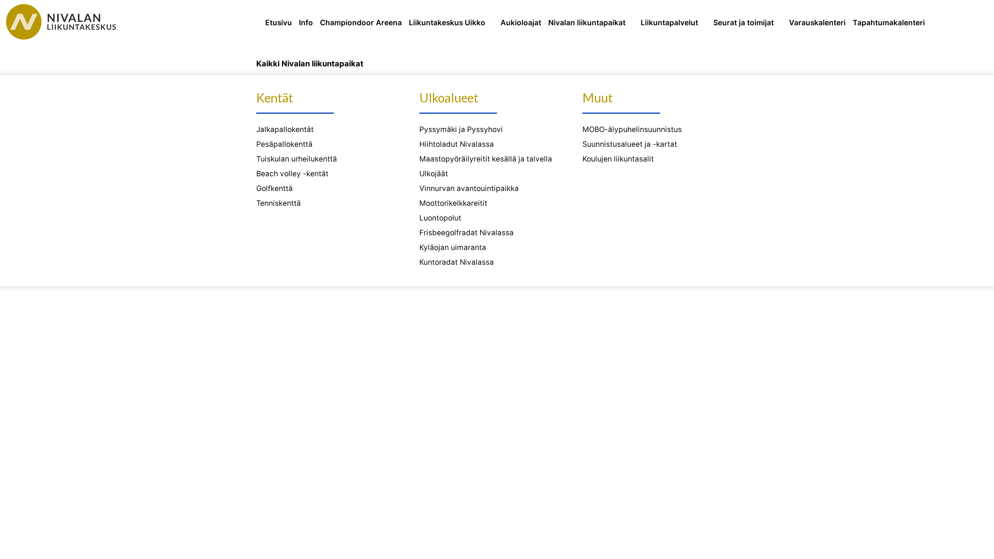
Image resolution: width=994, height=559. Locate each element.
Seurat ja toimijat (743, 22)
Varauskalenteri (817, 22)
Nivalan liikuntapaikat (587, 22)
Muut (597, 97)
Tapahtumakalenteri (889, 22)
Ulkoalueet (448, 97)
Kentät (274, 97)
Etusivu (278, 22)
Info (306, 22)
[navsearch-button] (978, 23)
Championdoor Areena (361, 22)
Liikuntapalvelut (669, 22)
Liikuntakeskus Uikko (447, 22)
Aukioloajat (520, 22)
